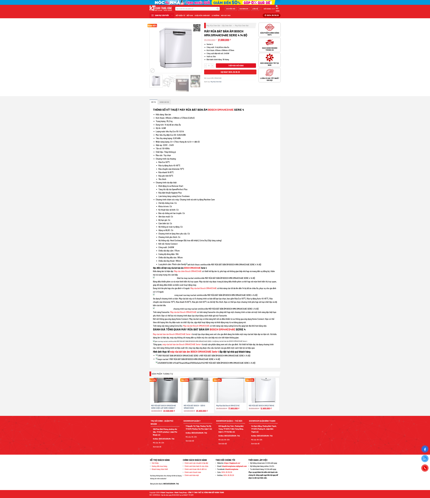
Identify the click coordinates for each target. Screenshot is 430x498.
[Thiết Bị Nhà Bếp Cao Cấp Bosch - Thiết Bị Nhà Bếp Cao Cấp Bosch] (160, 8)
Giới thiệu (155, 463)
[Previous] (153, 48)
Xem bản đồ (157, 447)
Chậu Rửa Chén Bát (202, 15)
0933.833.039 (163, 439)
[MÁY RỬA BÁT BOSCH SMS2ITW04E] (263, 390)
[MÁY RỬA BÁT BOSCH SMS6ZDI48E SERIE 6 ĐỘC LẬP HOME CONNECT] (166, 390)
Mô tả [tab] (153, 102)
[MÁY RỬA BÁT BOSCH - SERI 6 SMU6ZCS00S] (198, 390)
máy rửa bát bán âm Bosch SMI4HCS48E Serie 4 (182, 344)
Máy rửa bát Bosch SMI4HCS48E (203, 288)
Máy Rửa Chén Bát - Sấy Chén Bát (219, 25)
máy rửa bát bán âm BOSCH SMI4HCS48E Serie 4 (194, 351)
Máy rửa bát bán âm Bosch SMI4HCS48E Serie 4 (172, 334)
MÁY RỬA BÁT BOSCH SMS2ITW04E (261, 405)
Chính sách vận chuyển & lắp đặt (196, 463)
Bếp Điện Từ (180, 15)
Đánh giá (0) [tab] (164, 102)
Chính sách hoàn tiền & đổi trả (195, 469)
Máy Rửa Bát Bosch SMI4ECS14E (228, 405)
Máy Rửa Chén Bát (242, 25)
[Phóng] (152, 70)
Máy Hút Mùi (225, 15)
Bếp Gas (190, 15)
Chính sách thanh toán (193, 472)
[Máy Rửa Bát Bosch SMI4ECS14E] (231, 390)
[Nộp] (217, 9)
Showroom (243, 9)
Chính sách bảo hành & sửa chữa (196, 466)
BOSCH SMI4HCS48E (221, 109)
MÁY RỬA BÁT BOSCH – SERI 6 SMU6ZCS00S (194, 406)
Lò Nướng (215, 15)
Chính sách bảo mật (192, 475)
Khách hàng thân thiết (160, 469)
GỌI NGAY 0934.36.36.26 (230, 72)
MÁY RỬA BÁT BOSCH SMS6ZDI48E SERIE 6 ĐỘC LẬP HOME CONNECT (163, 406)
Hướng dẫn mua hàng (159, 466)
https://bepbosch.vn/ (232, 463)
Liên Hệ (255, 9)
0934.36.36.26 (226, 472)
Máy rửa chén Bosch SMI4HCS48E (187, 271)
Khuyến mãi (230, 9)
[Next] (198, 48)
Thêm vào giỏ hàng (236, 65)
